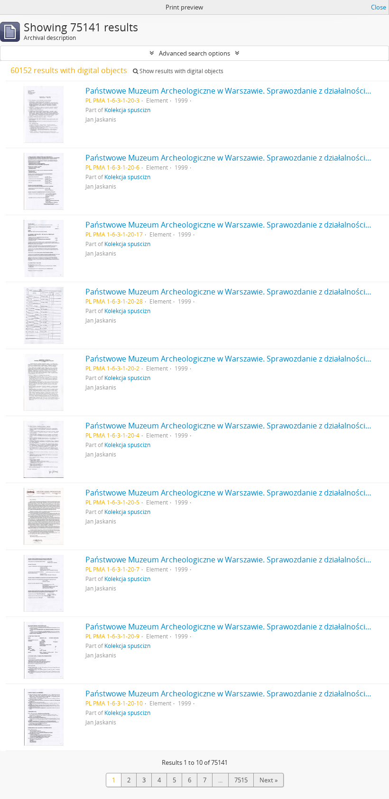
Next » (268, 780)
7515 (241, 780)
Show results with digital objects (180, 71)
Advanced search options (194, 53)
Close (378, 7)
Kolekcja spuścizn (127, 110)
